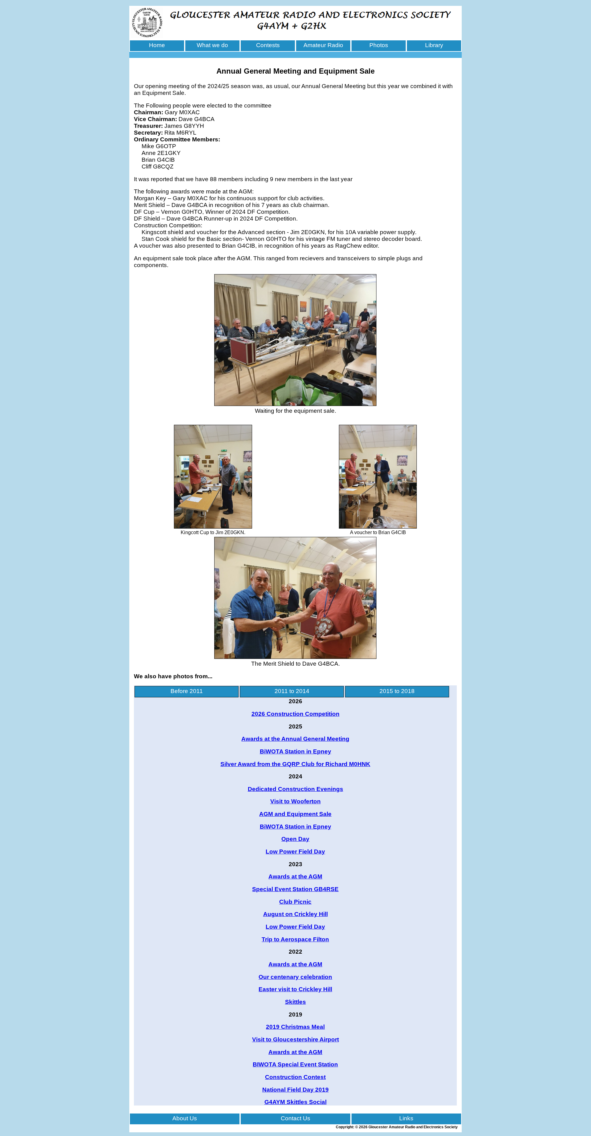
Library (434, 45)
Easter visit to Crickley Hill (295, 989)
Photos (378, 45)
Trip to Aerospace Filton (295, 939)
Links (406, 1118)
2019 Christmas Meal (295, 1027)
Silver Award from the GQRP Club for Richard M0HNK (295, 764)
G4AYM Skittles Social (295, 1102)
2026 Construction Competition (295, 714)
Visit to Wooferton (295, 801)
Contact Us (295, 1118)
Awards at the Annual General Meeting (295, 739)
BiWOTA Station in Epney (295, 751)
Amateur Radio (323, 45)
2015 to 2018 (397, 691)
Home (157, 45)
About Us (184, 1118)
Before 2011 (187, 691)
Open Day (295, 839)
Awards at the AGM (295, 876)
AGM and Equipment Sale (295, 814)
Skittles (295, 1002)
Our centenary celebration (295, 977)
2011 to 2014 (292, 691)
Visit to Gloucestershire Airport (295, 1039)
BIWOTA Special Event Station (295, 1064)
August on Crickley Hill (295, 914)
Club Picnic (295, 902)
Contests (268, 45)
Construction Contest (295, 1077)
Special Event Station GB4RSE (295, 889)
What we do (212, 45)
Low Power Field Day (295, 851)
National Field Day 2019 (295, 1089)
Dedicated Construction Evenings (295, 789)
